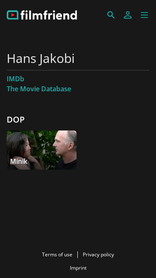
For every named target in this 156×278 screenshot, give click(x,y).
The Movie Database (39, 88)
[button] (144, 15)
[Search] (111, 15)
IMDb (15, 78)
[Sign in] (127, 15)
